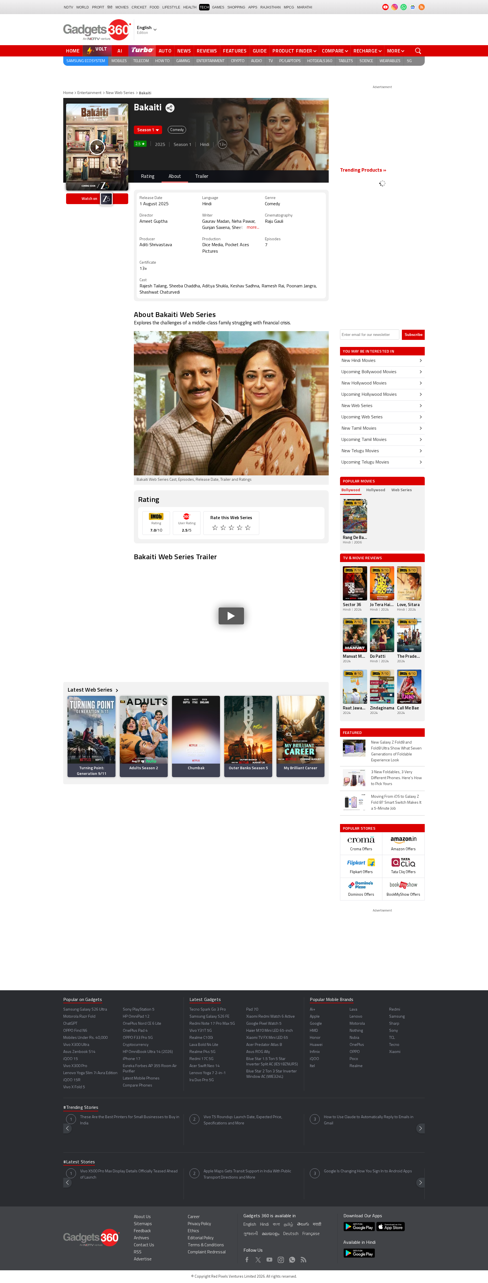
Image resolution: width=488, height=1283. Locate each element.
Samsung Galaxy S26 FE (209, 1017)
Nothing (356, 1031)
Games (218, 7)
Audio (256, 61)
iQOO (314, 1059)
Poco (354, 1059)
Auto (165, 50)
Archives (141, 1238)
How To (162, 61)
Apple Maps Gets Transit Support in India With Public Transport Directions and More (247, 1174)
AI (120, 50)
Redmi (394, 1009)
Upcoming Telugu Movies (365, 462)
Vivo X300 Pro (75, 1066)
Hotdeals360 (319, 61)
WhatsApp (292, 1258)
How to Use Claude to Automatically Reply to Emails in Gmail (368, 1120)
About (175, 176)
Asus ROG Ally (258, 1052)
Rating (147, 176)
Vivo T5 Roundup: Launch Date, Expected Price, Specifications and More (243, 1120)
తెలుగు (303, 1224)
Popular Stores (359, 828)
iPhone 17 (131, 1059)
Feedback (142, 1231)
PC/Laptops (290, 61)
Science (366, 61)
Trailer (201, 176)
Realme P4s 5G (202, 1052)
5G (409, 61)
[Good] (224, 528)
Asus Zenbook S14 (79, 1052)
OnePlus (357, 1045)
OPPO (355, 1052)
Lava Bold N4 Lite (203, 1045)
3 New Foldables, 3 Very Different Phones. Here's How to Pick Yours (396, 778)
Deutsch (291, 1234)
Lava (353, 1009)
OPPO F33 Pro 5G (138, 1038)
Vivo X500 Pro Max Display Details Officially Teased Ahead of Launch (129, 1174)
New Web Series (120, 93)
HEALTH (190, 7)
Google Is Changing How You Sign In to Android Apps (368, 1171)
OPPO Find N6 (75, 1031)
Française (311, 1234)
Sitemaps (143, 1224)
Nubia (354, 1038)
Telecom (141, 61)
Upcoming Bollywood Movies (368, 372)
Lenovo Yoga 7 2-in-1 (207, 1073)
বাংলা (276, 1225)
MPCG (289, 7)
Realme (356, 1066)
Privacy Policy (199, 1224)
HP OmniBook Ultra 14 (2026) (148, 1052)
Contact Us (144, 1245)
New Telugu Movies (360, 451)
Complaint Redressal (207, 1252)
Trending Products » (363, 170)
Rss (303, 1258)
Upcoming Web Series (362, 417)
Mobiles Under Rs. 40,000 (85, 1038)
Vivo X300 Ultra (76, 1045)
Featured (353, 732)
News (184, 50)
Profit (98, 7)
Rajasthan (270, 7)
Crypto (238, 61)
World (82, 7)
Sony (393, 1031)
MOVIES (122, 7)
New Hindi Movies (358, 361)
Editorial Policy (200, 1238)
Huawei (316, 1045)
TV (271, 61)
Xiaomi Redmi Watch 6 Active (270, 1017)
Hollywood (375, 490)
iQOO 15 (70, 1059)
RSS (137, 1252)
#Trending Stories (80, 1107)
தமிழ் (288, 1225)
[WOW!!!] (248, 528)
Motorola (357, 1024)
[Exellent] (232, 528)
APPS (252, 7)
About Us (142, 1217)
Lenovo (356, 1017)
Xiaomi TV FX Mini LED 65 (267, 1038)
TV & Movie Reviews (362, 558)
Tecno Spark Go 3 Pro (207, 1009)
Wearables (390, 61)
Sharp (394, 1024)
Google (316, 1024)
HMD (314, 1031)
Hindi (264, 1225)
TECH (204, 7)
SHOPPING (236, 7)
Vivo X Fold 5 (74, 1087)
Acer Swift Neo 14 (204, 1066)
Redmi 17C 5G (201, 1059)
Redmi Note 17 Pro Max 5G (212, 1024)
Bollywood (350, 490)
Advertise (143, 1259)
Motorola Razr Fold (79, 1017)
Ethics (193, 1231)
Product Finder (292, 50)
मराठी (317, 1225)
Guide (260, 50)
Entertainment (211, 61)
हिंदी (109, 7)
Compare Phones (137, 1085)
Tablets (346, 61)
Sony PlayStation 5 (138, 1009)
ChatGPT (70, 1024)
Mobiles (119, 61)
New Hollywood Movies (364, 383)
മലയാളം (270, 1234)
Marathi (304, 7)
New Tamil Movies (358, 428)
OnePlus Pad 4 (135, 1031)
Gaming (183, 61)
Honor (315, 1038)
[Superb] (240, 528)
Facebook (246, 1258)
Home (73, 50)
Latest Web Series (90, 689)
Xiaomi (394, 1052)
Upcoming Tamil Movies (364, 440)
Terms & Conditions (206, 1245)
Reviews (207, 50)
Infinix (315, 1052)
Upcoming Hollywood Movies (369, 394)
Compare (333, 50)
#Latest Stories (79, 1162)
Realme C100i (201, 1038)
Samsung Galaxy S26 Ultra (85, 1009)
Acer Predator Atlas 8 (264, 1045)
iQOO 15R (71, 1080)
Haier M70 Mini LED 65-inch (269, 1031)
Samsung (397, 1017)
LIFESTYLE (171, 7)
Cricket (139, 7)
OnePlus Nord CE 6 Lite (142, 1024)
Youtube (269, 1258)
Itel (312, 1066)
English (249, 1225)
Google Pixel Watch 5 (264, 1024)
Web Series (401, 490)
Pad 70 (252, 1009)
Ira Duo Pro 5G (201, 1080)
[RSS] (422, 7)
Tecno (394, 1045)
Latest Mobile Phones (141, 1078)
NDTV (68, 7)
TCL (392, 1038)
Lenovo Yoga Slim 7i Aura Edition (90, 1073)
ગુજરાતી (250, 1234)
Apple (315, 1017)
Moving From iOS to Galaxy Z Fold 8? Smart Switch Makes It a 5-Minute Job (396, 803)
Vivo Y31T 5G (200, 1031)
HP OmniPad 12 (136, 1017)
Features (235, 50)
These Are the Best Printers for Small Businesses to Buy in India (129, 1120)
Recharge (366, 50)
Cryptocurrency (136, 1045)
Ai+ (312, 1009)
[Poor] (216, 528)
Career (194, 1217)
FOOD (154, 7)
